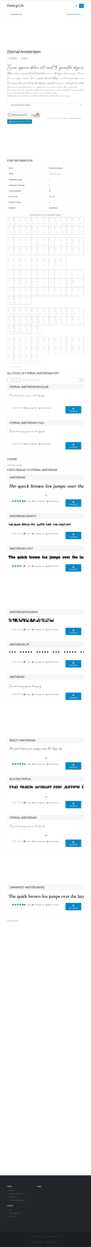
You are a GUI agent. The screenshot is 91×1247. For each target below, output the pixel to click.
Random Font (13, 1197)
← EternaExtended (15, 14)
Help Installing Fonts (15, 1213)
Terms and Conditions (75, 118)
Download (73, 411)
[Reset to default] (81, 380)
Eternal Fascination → (74, 14)
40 (13, 380)
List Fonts (12, 1191)
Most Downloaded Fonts (17, 1200)
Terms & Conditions (38, 1242)
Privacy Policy (50, 1242)
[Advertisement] (45, 33)
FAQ (10, 1210)
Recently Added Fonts (16, 1194)
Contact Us (12, 1216)
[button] (45, 495)
